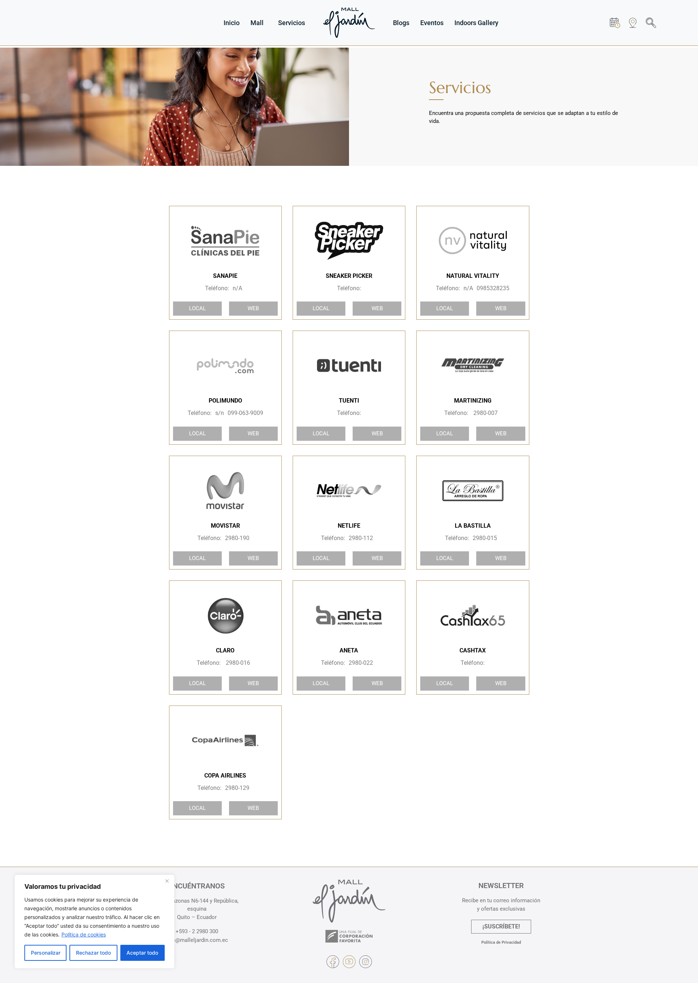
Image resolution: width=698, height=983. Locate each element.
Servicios (291, 23)
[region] (94, 921)
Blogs (401, 23)
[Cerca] (167, 880)
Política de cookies (83, 934)
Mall (257, 23)
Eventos (432, 23)
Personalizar (45, 953)
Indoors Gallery (476, 23)
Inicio (232, 23)
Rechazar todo (93, 953)
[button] (651, 22)
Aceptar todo (142, 953)
